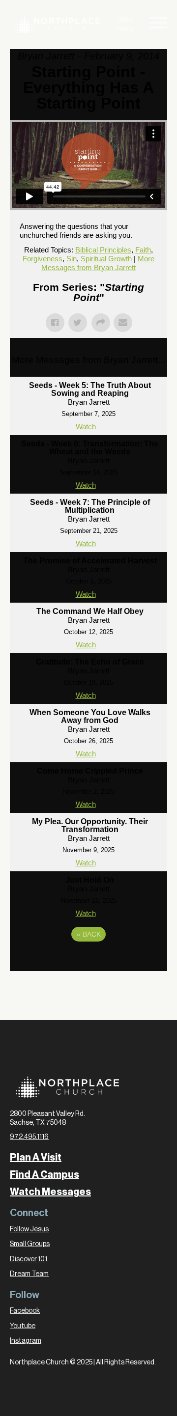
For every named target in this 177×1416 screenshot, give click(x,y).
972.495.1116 (29, 1137)
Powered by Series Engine (88, 961)
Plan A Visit (35, 1158)
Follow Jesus (29, 1229)
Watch (86, 426)
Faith (143, 250)
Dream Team (29, 1274)
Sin (71, 258)
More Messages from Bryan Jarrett (97, 263)
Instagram (25, 1340)
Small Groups (30, 1244)
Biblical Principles (103, 250)
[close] (158, 24)
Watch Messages (50, 1192)
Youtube (22, 1326)
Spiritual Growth (106, 258)
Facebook (25, 1310)
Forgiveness (42, 258)
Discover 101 (28, 1259)
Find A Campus (44, 1175)
